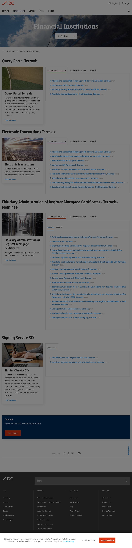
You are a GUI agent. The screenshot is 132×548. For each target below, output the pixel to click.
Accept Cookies (107, 540)
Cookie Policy (68, 541)
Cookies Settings (89, 540)
